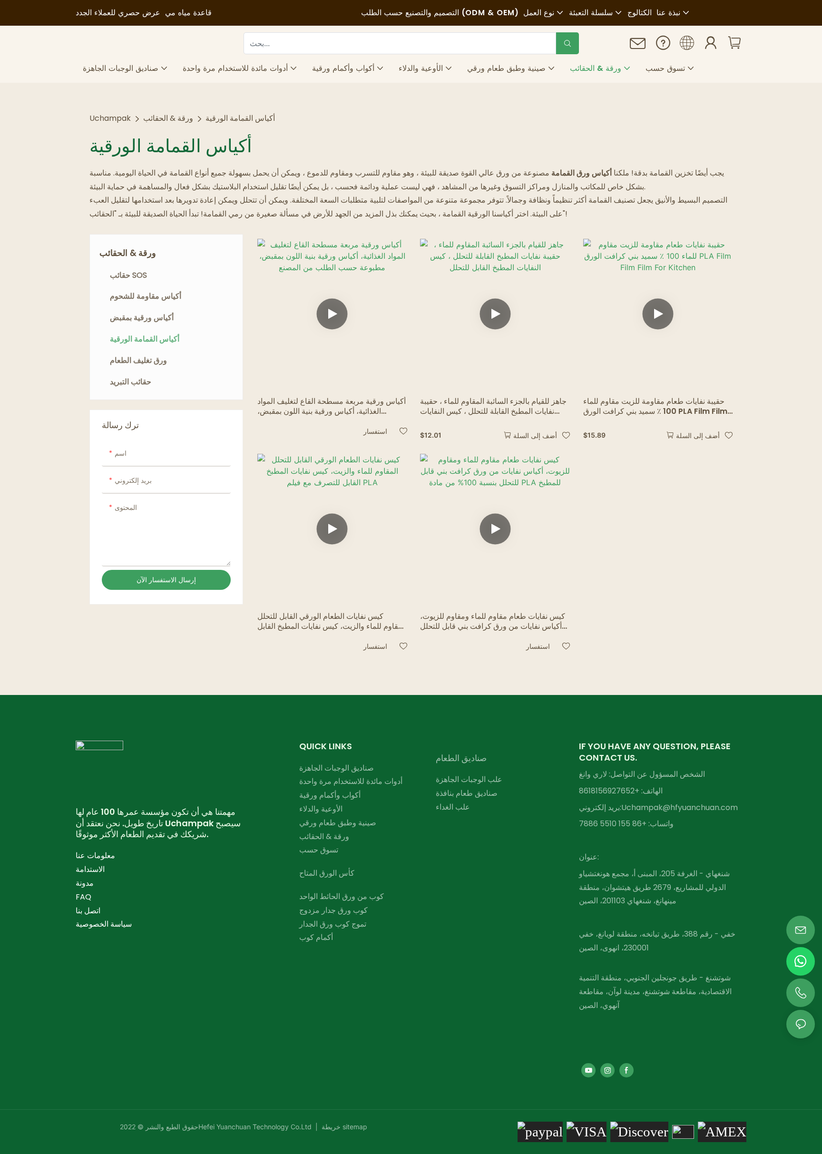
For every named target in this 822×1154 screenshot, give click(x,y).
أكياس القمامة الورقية (240, 118)
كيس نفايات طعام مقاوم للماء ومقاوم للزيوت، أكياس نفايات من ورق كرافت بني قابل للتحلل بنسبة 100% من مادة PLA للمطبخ (492, 622)
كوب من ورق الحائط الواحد (341, 896)
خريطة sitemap (343, 1127)
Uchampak (110, 118)
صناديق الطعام (461, 758)
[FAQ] (663, 45)
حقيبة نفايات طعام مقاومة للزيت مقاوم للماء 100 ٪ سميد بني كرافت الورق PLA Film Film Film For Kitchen (655, 407)
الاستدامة (90, 869)
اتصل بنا (88, 910)
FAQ (83, 896)
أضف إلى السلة (535, 435)
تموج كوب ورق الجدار (332, 924)
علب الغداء (453, 807)
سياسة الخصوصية (104, 924)
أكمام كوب (316, 937)
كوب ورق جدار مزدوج (333, 910)
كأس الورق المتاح (326, 873)
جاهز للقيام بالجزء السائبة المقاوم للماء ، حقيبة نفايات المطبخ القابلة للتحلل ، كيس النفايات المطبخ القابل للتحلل (493, 407)
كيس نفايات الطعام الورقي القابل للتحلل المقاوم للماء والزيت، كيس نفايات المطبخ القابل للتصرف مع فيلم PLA (332, 622)
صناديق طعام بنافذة (467, 793)
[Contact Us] (637, 46)
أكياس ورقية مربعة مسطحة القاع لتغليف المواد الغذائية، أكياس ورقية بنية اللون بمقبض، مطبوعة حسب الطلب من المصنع (331, 407)
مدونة (85, 883)
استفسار (375, 431)
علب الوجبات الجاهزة (469, 779)
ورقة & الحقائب (168, 118)
